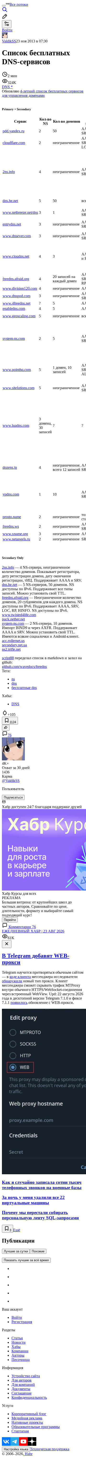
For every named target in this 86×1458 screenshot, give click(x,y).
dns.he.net (10, 201)
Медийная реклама (26, 1418)
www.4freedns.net (16, 303)
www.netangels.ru (16, 539)
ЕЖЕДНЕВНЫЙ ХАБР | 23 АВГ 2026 (33, 931)
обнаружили (12, 981)
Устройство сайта (25, 1376)
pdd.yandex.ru (13, 131)
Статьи (17, 1338)
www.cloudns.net (16, 256)
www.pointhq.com (17, 370)
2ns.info (9, 172)
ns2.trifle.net (11, 649)
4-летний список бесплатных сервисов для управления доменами (42, 93)
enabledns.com (14, 309)
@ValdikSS (11, 781)
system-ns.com (14, 338)
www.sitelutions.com (18, 388)
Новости (18, 1342)
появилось (19, 1003)
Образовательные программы (35, 1427)
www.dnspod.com (16, 296)
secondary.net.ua (14, 645)
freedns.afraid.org (16, 279)
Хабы (16, 1347)
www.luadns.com (16, 425)
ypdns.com (11, 494)
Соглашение (21, 1393)
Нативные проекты (27, 1422)
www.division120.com (20, 288)
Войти (16, 1317)
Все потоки (19, 4)
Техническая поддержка (49, 1449)
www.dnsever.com (17, 236)
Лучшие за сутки (16, 1251)
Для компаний (23, 1385)
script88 (8, 658)
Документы (20, 1389)
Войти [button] (7, 30)
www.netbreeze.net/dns (20, 212)
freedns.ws (11, 526)
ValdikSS (9, 41)
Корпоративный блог (28, 1414)
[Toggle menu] (4, 5)
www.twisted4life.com (19, 615)
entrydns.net (12, 224)
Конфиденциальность (29, 1397)
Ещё (16, 1230)
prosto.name (12, 517)
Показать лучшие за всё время (26, 1260)
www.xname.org (15, 534)
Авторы (17, 1355)
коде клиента (20, 977)
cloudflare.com (14, 143)
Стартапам (20, 1431)
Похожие (38, 1251)
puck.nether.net (13, 619)
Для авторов (21, 1380)
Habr (28, 1454)
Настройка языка (16, 1449)
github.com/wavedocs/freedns (24, 667)
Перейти (10, 920)
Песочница (20, 1360)
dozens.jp (10, 467)
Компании (19, 1351)
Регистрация (21, 1322)
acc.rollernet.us (13, 641)
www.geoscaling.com (19, 316)
